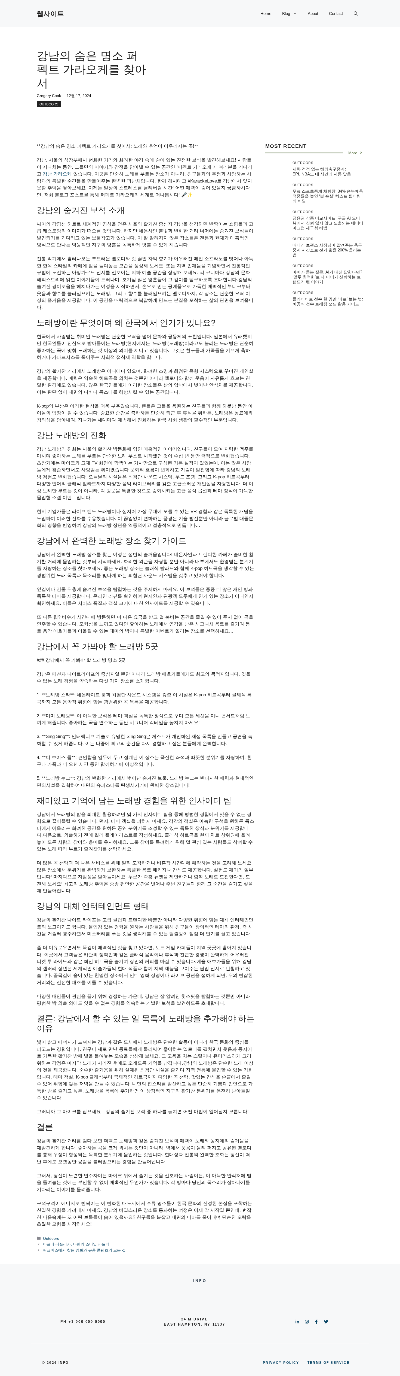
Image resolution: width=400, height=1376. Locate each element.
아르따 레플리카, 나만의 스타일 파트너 (76, 1244)
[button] (355, 13)
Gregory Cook (49, 95)
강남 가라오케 (57, 174)
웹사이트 (50, 13)
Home (265, 13)
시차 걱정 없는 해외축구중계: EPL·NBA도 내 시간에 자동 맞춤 (322, 171)
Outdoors (48, 104)
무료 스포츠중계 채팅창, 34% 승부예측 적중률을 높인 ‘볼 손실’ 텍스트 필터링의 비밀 (328, 196)
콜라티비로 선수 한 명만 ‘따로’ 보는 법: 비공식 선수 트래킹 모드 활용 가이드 (328, 301)
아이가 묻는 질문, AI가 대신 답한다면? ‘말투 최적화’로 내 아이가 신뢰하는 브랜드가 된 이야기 (327, 277)
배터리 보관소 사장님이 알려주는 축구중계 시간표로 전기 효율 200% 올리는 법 (327, 250)
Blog (286, 13)
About (313, 13)
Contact (336, 13)
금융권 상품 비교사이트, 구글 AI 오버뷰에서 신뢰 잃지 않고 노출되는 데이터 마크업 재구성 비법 (328, 223)
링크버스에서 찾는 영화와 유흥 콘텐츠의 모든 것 (84, 1250)
